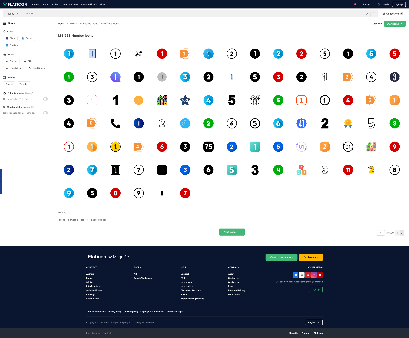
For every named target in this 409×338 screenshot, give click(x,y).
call (82, 219)
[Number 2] (232, 54)
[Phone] (115, 123)
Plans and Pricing (236, 290)
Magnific (293, 333)
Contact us (233, 278)
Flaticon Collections (191, 290)
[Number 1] (115, 54)
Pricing (366, 4)
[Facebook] (295, 275)
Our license (233, 282)
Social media (315, 267)
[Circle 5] (255, 123)
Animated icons (89, 4)
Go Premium (311, 257)
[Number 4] (371, 77)
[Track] (115, 146)
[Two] (348, 77)
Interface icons (70, 4)
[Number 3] (92, 77)
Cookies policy (131, 311)
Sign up (399, 4)
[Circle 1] (325, 100)
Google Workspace (143, 278)
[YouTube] (320, 275)
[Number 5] (325, 54)
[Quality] (348, 123)
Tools (137, 267)
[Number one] (69, 54)
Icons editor (187, 286)
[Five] (232, 100)
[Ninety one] (139, 54)
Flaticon (306, 333)
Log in (386, 4)
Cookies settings (174, 311)
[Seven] (92, 170)
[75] (208, 146)
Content (91, 267)
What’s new (234, 294)
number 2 (73, 219)
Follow (184, 294)
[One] (92, 54)
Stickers (55, 4)
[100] (185, 100)
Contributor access (281, 257)
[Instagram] (314, 275)
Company (233, 267)
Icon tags (91, 294)
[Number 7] (139, 170)
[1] (92, 146)
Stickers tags (92, 298)
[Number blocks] (162, 100)
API (135, 274)
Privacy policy (114, 311)
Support (185, 274)
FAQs (183, 278)
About (231, 274)
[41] (301, 123)
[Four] (139, 146)
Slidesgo (318, 333)
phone (62, 219)
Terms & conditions (96, 311)
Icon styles (186, 282)
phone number (98, 219)
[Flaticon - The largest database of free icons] (15, 4)
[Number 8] (394, 170)
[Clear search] (367, 13)
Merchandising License (192, 298)
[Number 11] (348, 170)
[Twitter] (302, 275)
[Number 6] (232, 123)
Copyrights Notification (152, 311)
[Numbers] (301, 170)
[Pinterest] (308, 275)
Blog (230, 286)
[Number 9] (394, 146)
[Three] (394, 77)
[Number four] (208, 100)
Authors (35, 4)
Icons (45, 4)
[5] (371, 123)
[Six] (278, 123)
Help (183, 267)
